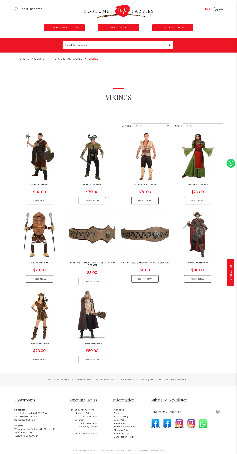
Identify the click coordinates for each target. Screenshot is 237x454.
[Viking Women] (39, 315)
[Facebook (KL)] (155, 423)
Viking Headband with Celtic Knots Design (92, 264)
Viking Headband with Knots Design (145, 263)
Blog (116, 413)
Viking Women (39, 343)
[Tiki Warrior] (39, 234)
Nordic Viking (39, 185)
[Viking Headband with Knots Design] (145, 234)
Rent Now (39, 201)
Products (37, 59)
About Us (119, 410)
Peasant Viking (198, 185)
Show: (178, 126)
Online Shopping (173, 28)
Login (24, 9)
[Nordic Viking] (39, 156)
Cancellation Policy (124, 437)
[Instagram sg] (191, 423)
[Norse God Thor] (145, 156)
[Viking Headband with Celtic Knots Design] (92, 234)
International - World (66, 59)
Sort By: (126, 126)
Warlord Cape (92, 343)
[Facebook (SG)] (167, 423)
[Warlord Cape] (92, 315)
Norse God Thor (145, 185)
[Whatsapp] (203, 423)
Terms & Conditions (124, 427)
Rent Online (118, 28)
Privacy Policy (121, 423)
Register (36, 9)
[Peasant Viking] (198, 156)
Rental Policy (121, 416)
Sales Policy (120, 420)
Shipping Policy (122, 430)
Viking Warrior (197, 263)
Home (21, 59)
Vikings (93, 59)
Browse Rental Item (64, 28)
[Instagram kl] (179, 423)
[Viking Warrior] (198, 234)
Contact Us (231, 272)
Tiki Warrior (39, 263)
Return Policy (121, 433)
